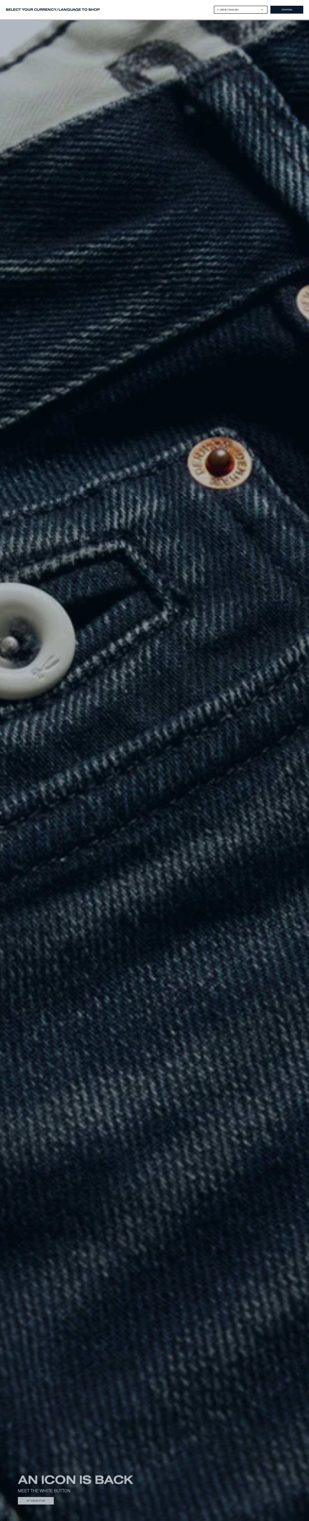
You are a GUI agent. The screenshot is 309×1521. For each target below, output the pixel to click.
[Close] (154, 760)
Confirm (286, 9)
